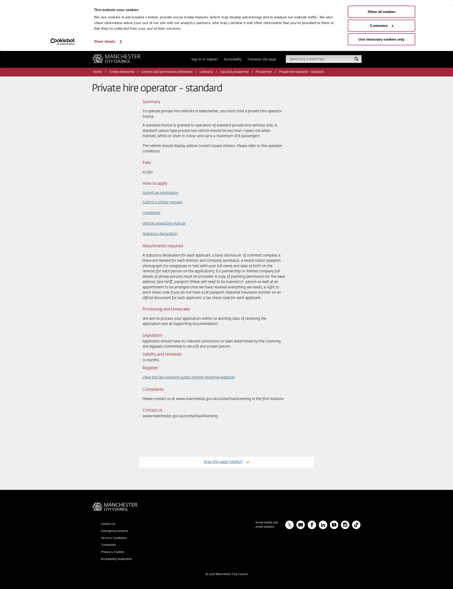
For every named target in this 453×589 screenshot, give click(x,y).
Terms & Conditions (114, 538)
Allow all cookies (381, 12)
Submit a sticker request (162, 202)
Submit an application (160, 193)
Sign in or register (204, 59)
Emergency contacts (114, 531)
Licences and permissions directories (167, 72)
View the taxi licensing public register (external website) (189, 377)
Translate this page (261, 59)
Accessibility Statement (116, 559)
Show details (104, 41)
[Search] (356, 59)
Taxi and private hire (234, 72)
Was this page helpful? (223, 462)
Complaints (108, 545)
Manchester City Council (123, 55)
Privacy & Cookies (112, 552)
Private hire (264, 72)
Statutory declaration (160, 234)
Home (97, 72)
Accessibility (233, 59)
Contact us (108, 524)
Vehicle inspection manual (164, 223)
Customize (379, 26)
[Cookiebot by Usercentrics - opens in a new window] (62, 41)
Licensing (206, 72)
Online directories (121, 72)
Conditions (151, 213)
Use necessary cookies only (381, 39)
